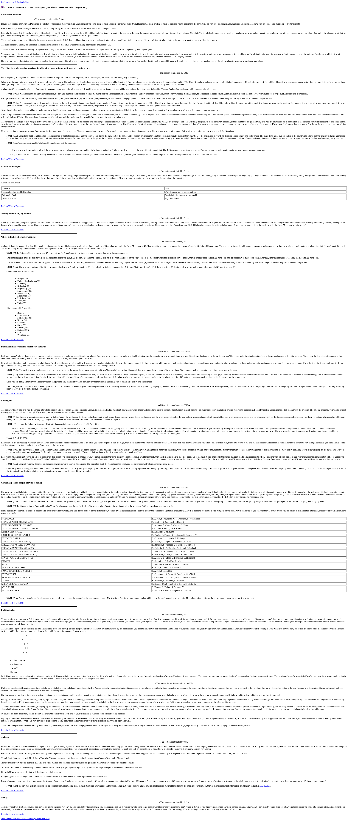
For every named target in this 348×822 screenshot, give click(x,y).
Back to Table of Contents (12, 159)
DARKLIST (265, 786)
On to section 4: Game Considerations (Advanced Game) (25, 818)
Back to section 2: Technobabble (15, 2)
